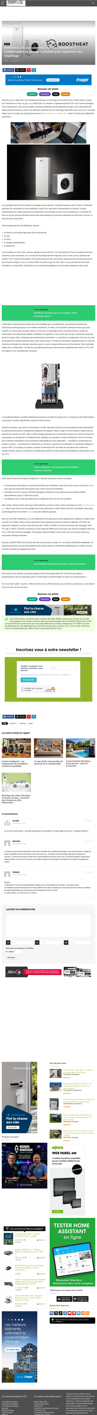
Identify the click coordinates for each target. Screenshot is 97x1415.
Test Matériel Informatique (71, 1074)
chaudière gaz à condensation (55, 113)
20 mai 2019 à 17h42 (19, 844)
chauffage (22, 723)
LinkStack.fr (38, 1406)
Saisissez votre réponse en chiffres (20, 948)
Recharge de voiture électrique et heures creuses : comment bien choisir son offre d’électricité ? (16, 799)
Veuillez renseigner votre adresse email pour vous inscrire (32, 668)
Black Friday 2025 (40, 1402)
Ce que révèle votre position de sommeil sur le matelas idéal (48, 762)
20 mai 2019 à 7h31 (19, 823)
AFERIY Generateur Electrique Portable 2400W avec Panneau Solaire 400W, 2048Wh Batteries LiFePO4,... (30, 1282)
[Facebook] (51, 1313)
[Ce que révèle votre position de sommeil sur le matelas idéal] (48, 740)
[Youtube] (69, 1313)
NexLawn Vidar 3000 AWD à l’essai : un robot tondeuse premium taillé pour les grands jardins (77, 1117)
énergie (30, 723)
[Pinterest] (74, 1313)
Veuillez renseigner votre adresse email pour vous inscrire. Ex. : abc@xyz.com (46, 675)
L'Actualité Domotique (10, 1402)
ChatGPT (32, 94)
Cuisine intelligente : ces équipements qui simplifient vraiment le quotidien (15, 763)
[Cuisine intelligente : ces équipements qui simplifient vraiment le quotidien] (16, 740)
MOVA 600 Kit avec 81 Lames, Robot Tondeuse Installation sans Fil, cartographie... (29, 1268)
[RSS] (87, 1313)
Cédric (6, 61)
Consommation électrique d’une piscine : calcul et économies (78, 763)
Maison (18, 23)
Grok (56, 94)
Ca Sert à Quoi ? (7, 1412)
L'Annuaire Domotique (10, 1404)
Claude (65, 94)
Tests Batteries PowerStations (72, 1090)
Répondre (89, 821)
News (12, 23)
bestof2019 (13, 723)
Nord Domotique (8, 1410)
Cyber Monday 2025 (41, 1404)
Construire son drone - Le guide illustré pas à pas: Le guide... (27, 1235)
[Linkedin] (78, 1313)
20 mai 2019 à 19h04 (19, 875)
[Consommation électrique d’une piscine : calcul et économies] (80, 740)
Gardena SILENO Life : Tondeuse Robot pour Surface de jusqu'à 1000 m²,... (29, 1251)
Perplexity (45, 94)
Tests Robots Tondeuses (70, 1122)
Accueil (6, 23)
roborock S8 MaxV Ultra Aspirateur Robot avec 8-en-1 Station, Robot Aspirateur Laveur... (28, 1298)
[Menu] (3, 3)
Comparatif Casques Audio (44, 1412)
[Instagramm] (65, 1313)
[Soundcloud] (83, 1313)
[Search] (93, 3)
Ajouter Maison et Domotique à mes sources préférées (72, 1320)
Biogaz (30, 512)
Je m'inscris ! (29, 680)
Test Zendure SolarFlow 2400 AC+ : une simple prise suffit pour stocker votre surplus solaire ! (77, 1086)
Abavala (5, 1408)
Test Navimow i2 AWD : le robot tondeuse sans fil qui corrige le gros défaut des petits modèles (78, 1133)
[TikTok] (60, 1313)
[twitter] (56, 1313)
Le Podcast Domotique (10, 1406)
